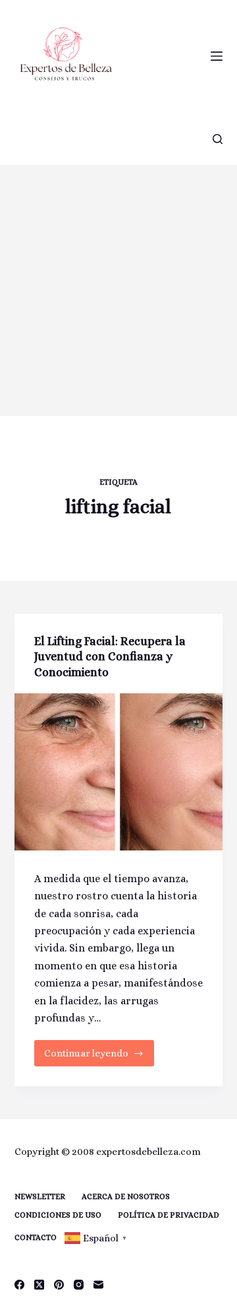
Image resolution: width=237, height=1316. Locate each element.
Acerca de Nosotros (126, 1196)
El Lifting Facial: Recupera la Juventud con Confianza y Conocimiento (110, 657)
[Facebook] (19, 1285)
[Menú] (217, 56)
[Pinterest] (59, 1285)
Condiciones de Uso (57, 1215)
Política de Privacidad (168, 1215)
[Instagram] (79, 1285)
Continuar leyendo (99, 1056)
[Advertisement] (118, 290)
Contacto (35, 1237)
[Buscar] (218, 139)
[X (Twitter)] (39, 1285)
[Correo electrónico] (98, 1285)
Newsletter (39, 1196)
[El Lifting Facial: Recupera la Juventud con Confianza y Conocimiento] (118, 771)
